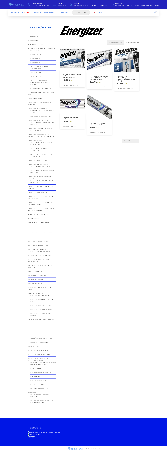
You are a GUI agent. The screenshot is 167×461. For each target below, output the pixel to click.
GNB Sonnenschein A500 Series (38, 241)
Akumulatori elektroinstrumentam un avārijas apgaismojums (43, 363)
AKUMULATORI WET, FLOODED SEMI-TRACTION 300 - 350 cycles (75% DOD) (41, 203)
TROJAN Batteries (33, 346)
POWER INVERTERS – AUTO (35, 324)
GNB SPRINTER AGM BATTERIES (37, 249)
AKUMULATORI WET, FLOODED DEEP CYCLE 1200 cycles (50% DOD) (40, 197)
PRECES (16, 12)
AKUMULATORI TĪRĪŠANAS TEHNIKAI (38, 160)
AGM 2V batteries (35, 72)
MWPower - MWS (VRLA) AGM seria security (41, 314)
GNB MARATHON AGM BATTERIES (37, 231)
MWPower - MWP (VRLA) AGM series (41, 309)
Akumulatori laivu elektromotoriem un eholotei (42, 171)
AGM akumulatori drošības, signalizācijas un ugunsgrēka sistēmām (40, 82)
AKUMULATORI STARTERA (35, 140)
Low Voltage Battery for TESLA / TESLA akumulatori (40, 288)
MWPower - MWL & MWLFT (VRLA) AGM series (41, 300)
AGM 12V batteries (35, 68)
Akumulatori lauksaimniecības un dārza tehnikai (41, 143)
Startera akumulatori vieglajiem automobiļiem (41, 155)
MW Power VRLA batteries (36, 293)
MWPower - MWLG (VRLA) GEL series (41, 305)
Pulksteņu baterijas (37, 384)
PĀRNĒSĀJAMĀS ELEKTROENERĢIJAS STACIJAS (41, 320)
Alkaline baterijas (36, 368)
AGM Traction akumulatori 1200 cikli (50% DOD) (41, 93)
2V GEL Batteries (33, 36)
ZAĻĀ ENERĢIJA (32, 393)
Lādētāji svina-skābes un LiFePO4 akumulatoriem (38, 260)
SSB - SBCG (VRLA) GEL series (39, 330)
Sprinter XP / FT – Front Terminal (40, 116)
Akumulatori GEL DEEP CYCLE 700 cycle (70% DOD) (42, 123)
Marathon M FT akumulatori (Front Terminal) (41, 111)
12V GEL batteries (33, 32)
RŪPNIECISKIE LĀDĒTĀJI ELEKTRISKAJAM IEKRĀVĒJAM (41, 181)
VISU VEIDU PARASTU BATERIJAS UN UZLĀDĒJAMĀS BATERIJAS (38, 359)
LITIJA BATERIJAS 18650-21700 (36, 279)
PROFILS (65, 12)
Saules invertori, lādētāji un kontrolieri (39, 395)
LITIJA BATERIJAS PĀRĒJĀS (35, 283)
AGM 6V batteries (35, 76)
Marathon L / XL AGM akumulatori (41, 233)
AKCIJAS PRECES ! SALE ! (35, 98)
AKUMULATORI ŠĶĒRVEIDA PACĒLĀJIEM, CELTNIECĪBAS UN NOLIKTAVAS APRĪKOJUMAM (41, 135)
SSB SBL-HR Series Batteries (39, 342)
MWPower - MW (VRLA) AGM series (41, 295)
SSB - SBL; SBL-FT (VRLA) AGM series (41, 334)
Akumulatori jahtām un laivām (40, 166)
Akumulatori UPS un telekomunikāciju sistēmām (40, 187)
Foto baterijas (35, 376)
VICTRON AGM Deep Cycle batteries (41, 88)
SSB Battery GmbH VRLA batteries (38, 328)
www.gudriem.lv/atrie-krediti (31, 436)
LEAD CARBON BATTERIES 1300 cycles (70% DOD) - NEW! (40, 266)
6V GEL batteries (33, 40)
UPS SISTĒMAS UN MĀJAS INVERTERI (38, 350)
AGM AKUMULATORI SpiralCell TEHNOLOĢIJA (41, 48)
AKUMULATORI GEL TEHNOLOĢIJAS (38, 121)
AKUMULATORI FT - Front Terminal (38, 109)
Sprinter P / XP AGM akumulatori (40, 251)
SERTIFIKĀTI (37, 12)
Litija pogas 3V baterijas (38, 380)
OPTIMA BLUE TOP (35, 54)
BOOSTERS (31, 227)
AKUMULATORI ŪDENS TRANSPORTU (38, 164)
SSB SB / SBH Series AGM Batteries (41, 338)
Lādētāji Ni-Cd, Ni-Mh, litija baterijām (39, 255)
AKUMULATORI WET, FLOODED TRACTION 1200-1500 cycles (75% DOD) (41, 209)
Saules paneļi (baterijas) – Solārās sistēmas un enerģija (41, 401)
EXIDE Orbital (34, 50)
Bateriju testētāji (33, 218)
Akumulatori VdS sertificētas (37, 192)
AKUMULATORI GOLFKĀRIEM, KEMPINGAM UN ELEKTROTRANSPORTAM (41, 129)
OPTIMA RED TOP (35, 58)
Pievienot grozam (69, 85)
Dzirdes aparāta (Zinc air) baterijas (41, 372)
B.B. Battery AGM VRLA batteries (38, 214)
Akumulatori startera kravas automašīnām (40, 149)
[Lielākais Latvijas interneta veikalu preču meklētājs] (44, 432)
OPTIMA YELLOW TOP (36, 62)
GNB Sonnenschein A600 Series (38, 245)
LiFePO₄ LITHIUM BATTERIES (35, 271)
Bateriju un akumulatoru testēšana (39, 223)
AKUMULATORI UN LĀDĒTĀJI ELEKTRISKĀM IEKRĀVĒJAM (40, 177)
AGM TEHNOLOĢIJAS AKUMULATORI (38, 66)
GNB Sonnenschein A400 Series (38, 237)
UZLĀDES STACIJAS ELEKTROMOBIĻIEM (39, 354)
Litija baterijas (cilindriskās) (37, 275)
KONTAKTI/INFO (50, 12)
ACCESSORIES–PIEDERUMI (35, 44)
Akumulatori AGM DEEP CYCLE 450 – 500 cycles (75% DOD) (40, 103)
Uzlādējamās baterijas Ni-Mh (39, 388)
